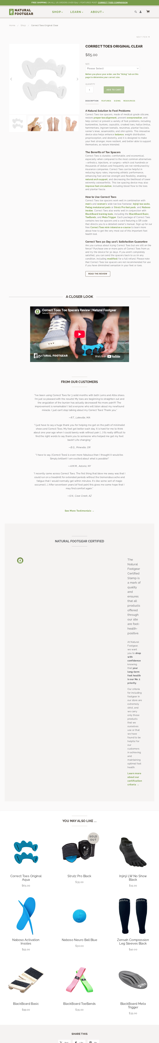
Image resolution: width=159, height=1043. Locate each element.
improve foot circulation (98, 186)
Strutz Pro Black (79, 876)
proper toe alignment (105, 117)
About (96, 12)
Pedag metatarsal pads (98, 207)
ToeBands (90, 217)
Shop (56, 12)
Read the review (97, 274)
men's (88, 204)
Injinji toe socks (141, 204)
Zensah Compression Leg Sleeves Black (133, 941)
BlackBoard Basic (139, 214)
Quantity (89, 84)
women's (102, 204)
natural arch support (96, 179)
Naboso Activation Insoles (25, 941)
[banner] (21, 11)
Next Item (142, 37)
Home (12, 25)
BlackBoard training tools (99, 214)
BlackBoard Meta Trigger (133, 1005)
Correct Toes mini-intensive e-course (110, 227)
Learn (75, 12)
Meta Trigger (109, 217)
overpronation (134, 117)
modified (112, 258)
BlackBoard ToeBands (79, 1004)
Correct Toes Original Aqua (26, 877)
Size (87, 64)
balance (119, 134)
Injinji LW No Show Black (133, 877)
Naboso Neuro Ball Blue (79, 940)
